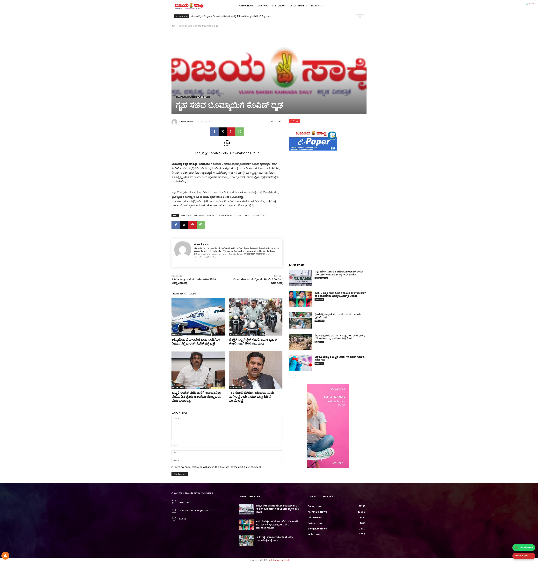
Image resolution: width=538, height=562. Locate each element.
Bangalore (186, 216)
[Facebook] (214, 131)
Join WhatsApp (526, 547)
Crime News (319, 321)
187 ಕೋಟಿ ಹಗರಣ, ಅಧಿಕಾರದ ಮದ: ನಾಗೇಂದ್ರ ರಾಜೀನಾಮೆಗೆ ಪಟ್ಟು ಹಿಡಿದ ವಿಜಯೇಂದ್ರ (251, 397)
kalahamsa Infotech (279, 560)
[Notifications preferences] (5, 556)
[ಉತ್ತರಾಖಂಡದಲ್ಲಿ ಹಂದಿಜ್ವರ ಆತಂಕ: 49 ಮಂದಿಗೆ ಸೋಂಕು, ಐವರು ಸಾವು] (300, 363)
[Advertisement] (328, 171)
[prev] (358, 16)
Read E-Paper (521, 556)
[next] (362, 16)
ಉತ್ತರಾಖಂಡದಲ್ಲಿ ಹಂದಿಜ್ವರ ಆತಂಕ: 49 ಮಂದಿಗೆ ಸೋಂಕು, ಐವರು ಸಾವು (219, 16)
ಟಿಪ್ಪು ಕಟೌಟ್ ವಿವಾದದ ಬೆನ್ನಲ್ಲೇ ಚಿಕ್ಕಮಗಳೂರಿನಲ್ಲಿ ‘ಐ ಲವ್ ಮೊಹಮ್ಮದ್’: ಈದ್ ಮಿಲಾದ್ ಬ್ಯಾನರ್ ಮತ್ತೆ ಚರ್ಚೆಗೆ (277, 508)
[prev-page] (291, 375)
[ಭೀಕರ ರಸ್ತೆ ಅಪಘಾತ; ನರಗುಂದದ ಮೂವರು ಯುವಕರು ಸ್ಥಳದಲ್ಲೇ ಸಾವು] (300, 320)
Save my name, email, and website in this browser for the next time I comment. (218, 467)
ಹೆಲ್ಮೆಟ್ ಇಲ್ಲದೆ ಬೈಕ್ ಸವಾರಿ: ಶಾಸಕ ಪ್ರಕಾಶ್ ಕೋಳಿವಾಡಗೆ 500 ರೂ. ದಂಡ (253, 342)
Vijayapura (319, 299)
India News (176, 334)
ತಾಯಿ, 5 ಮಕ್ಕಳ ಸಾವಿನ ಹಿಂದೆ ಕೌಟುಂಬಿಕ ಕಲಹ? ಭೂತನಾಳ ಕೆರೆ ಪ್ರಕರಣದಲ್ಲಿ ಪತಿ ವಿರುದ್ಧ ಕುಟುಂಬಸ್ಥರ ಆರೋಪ (277, 524)
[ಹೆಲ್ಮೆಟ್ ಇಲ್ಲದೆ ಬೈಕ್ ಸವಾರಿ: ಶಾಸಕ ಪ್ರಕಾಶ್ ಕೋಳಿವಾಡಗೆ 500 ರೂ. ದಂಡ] (255, 317)
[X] (223, 131)
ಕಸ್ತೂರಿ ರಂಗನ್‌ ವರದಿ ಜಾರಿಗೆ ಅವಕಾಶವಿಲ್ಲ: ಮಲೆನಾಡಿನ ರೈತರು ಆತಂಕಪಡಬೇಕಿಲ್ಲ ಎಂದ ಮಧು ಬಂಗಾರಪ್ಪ (196, 397)
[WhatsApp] (239, 131)
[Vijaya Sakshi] (174, 122)
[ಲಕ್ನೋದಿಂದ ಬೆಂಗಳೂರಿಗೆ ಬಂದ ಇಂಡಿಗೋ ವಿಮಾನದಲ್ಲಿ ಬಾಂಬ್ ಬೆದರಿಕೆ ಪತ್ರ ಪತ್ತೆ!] (198, 317)
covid (238, 216)
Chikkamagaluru (321, 278)
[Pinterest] (231, 131)
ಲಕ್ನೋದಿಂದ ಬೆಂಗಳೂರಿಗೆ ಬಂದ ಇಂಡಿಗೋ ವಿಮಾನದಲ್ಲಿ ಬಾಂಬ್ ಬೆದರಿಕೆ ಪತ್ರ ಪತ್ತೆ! (195, 342)
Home (173, 26)
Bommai (210, 216)
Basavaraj (199, 216)
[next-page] (295, 375)
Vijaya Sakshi (187, 122)
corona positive (224, 216)
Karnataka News (185, 26)
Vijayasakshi (258, 216)
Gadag (247, 216)
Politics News (202, 97)
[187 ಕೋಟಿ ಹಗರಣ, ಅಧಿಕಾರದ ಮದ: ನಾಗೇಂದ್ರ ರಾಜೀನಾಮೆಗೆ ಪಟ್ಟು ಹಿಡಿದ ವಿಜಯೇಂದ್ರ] (255, 370)
